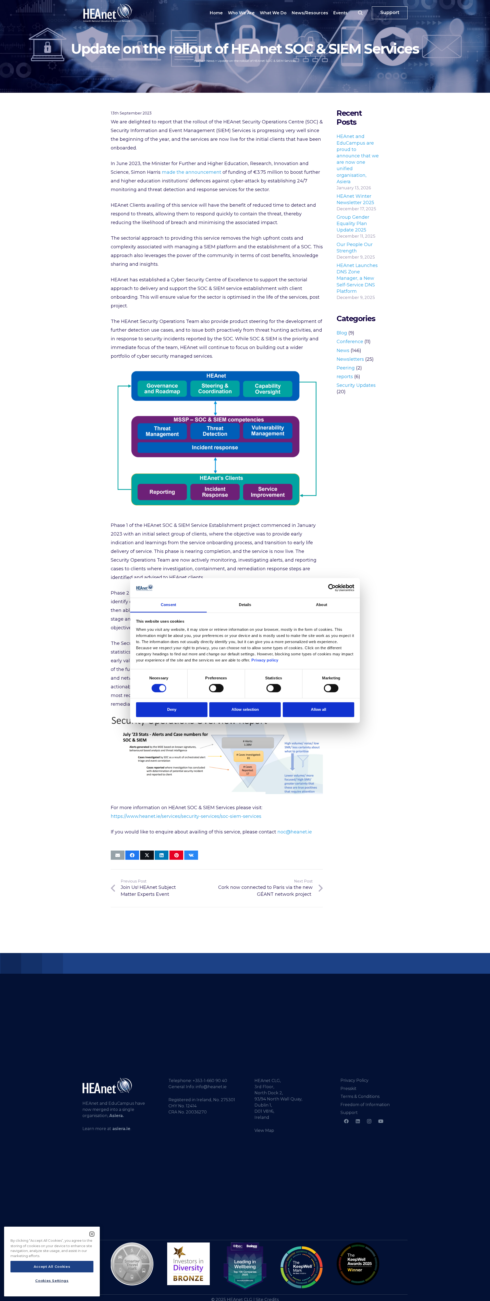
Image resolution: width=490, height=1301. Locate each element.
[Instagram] (369, 1121)
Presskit (348, 1088)
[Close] (91, 1234)
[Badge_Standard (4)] (245, 1266)
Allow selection (245, 709)
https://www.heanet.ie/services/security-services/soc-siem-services (186, 816)
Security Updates (356, 385)
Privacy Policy (354, 1080)
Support (349, 1112)
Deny (171, 709)
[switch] (216, 688)
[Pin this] (176, 855)
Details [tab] (245, 604)
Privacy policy (264, 660)
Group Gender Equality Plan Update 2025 (353, 223)
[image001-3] (358, 1263)
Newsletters (350, 359)
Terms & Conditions (359, 1096)
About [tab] (321, 604)
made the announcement (191, 172)
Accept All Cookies (52, 1267)
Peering (346, 368)
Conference (350, 341)
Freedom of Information (365, 1104)
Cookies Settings (52, 1281)
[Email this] (118, 855)
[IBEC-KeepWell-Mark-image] (301, 1267)
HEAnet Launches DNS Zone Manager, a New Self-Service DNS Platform (357, 278)
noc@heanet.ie (294, 832)
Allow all (318, 709)
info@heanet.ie (211, 1086)
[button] (360, 12)
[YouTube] (380, 1121)
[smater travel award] (132, 1263)
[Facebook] (346, 1121)
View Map (264, 1130)
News (343, 350)
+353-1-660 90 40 (210, 1080)
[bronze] (188, 1263)
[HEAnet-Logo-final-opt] (107, 13)
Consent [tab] (168, 604)
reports (345, 376)
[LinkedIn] (357, 1121)
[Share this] (132, 855)
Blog (342, 333)
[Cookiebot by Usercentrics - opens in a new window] (332, 588)
